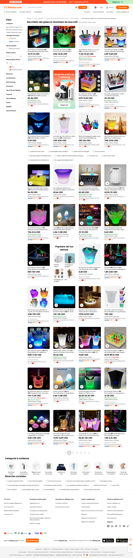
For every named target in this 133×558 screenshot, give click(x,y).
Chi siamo (7, 499)
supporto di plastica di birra (15, 481)
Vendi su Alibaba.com (113, 503)
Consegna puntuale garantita (38, 510)
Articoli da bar (74, 18)
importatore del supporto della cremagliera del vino (81, 481)
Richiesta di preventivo (62, 507)
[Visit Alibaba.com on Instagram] (120, 526)
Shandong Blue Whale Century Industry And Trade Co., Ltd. (39, 321)
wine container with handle (92, 489)
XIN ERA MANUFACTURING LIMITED (90, 144)
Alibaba (29, 18)
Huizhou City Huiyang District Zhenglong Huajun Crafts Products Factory (39, 196)
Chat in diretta (85, 507)
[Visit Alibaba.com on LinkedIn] (112, 526)
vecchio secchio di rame (54, 481)
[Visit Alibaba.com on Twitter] (116, 526)
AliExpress (39, 549)
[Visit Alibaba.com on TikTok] (128, 526)
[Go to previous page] (65, 453)
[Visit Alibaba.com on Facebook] (108, 526)
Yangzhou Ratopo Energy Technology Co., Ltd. (39, 58)
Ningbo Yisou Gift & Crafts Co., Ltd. (114, 318)
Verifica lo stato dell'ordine (115, 510)
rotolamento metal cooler (37, 151)
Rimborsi (84, 514)
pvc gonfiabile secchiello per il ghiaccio (78, 485)
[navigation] (15, 235)
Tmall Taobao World (57, 549)
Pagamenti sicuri (35, 503)
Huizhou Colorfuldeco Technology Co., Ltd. (90, 318)
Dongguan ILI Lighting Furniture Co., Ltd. (64, 320)
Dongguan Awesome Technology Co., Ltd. (90, 238)
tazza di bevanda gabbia (35, 481)
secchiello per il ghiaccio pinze (53, 485)
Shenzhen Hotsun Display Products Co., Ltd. (115, 106)
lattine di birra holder (109, 155)
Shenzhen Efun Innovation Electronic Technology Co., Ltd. (39, 104)
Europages (95, 549)
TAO (81, 549)
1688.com (46, 549)
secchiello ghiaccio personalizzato (69, 489)
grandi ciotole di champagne (81, 151)
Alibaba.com (96, 540)
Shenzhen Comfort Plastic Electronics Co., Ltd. (64, 60)
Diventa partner (112, 518)
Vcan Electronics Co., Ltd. (61, 236)
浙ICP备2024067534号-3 (116, 555)
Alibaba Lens (14, 540)
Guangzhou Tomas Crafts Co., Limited (115, 144)
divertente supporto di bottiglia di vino (40, 155)
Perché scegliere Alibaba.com (13, 503)
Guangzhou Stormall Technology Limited (39, 144)
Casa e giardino (38, 18)
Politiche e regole (35, 523)
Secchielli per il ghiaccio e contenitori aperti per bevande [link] (99, 18)
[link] (130, 539)
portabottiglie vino (50, 489)
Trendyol (87, 549)
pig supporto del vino (106, 481)
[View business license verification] (84, 555)
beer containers (12, 489)
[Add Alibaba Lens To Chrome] (32, 540)
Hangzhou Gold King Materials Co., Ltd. (115, 58)
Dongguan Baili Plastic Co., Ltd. (37, 361)
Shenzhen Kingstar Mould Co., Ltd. (63, 144)
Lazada (66, 549)
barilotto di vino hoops (100, 485)
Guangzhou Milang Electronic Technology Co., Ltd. (90, 278)
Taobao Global (74, 549)
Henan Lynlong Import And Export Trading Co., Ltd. (115, 238)
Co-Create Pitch (9, 507)
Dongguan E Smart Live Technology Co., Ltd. (90, 64)
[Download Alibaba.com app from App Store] (108, 540)
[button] (76, 7)
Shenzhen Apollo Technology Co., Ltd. (115, 196)
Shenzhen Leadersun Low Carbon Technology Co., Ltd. (64, 196)
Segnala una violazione (88, 521)
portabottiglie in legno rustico (31, 489)
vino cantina (115, 485)
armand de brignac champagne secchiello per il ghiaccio (23, 485)
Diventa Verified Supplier (114, 514)
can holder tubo (93, 155)
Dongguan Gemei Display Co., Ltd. (89, 198)
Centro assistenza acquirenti (90, 503)
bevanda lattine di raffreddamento (39, 160)
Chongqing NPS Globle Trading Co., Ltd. (39, 276)
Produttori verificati (61, 503)
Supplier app (63, 540)
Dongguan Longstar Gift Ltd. (113, 276)
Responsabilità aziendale (11, 510)
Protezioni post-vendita (37, 514)
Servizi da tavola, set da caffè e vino (57, 18)
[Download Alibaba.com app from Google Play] (122, 540)
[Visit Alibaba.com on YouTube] (124, 526)
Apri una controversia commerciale (92, 510)
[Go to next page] (88, 453)
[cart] (101, 7)
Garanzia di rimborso (36, 507)
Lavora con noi (8, 514)
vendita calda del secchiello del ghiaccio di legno (70, 155)
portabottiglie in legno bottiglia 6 (59, 151)
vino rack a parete (100, 151)
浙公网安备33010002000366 (98, 555)
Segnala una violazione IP (88, 518)
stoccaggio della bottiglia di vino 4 (64, 160)
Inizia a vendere (112, 507)
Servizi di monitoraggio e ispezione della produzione (40, 519)
